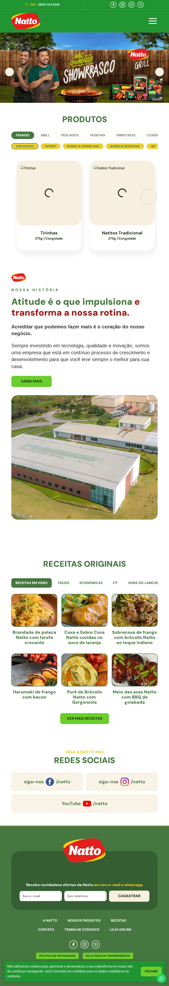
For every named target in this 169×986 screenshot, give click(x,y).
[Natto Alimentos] (25, 21)
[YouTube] (131, 5)
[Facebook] (113, 5)
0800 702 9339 (45, 4)
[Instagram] (122, 5)
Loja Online (120, 929)
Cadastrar (129, 895)
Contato (46, 929)
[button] (159, 72)
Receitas (118, 920)
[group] (84, 67)
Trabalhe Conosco (82, 929)
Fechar (151, 971)
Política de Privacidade (57, 956)
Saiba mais (31, 381)
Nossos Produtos (84, 920)
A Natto (50, 920)
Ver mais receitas (84, 718)
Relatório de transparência (108, 956)
